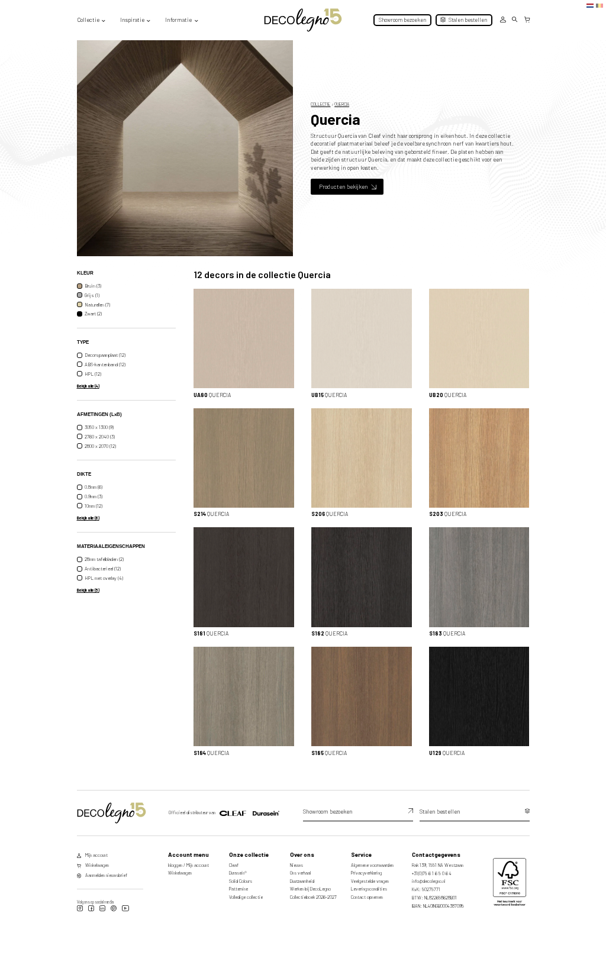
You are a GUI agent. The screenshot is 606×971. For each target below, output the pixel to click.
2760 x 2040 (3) (100, 437)
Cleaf (233, 865)
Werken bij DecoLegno (310, 889)
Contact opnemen (367, 897)
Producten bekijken (343, 186)
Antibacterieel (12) (103, 569)
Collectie (88, 19)
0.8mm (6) (93, 488)
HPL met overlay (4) (104, 578)
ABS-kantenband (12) (105, 364)
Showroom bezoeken (402, 20)
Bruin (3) (93, 286)
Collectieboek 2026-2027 (313, 897)
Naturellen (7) (97, 305)
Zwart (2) (93, 314)
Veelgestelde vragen (370, 881)
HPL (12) (93, 374)
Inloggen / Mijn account (188, 865)
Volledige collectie (246, 897)
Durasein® (238, 873)
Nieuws (296, 865)
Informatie (178, 19)
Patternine (238, 889)
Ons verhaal (300, 873)
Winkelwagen (180, 873)
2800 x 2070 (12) (100, 446)
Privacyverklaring (366, 873)
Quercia (341, 104)
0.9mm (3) (93, 496)
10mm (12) (93, 506)
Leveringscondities (369, 889)
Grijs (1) (92, 295)
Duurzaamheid (302, 881)
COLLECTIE (320, 104)
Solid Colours (240, 881)
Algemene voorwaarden (372, 865)
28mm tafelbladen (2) (104, 559)
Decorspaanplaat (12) (105, 355)
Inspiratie (132, 19)
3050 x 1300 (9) (99, 427)
